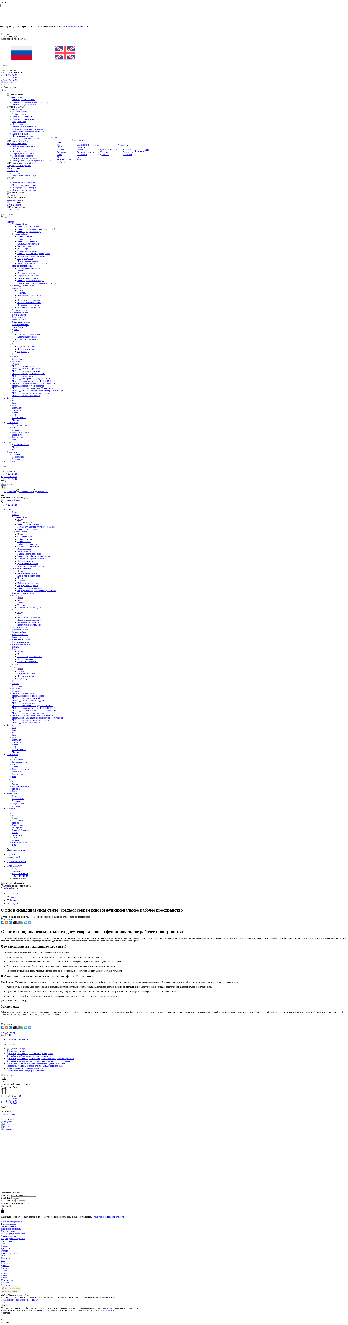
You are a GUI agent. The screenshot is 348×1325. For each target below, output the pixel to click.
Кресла (16, 332)
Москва (15, 823)
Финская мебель (19, 310)
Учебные (16, 454)
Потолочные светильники (29, 307)
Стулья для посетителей (28, 244)
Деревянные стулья (26, 349)
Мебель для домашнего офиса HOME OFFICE (33, 381)
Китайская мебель (20, 324)
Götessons (16, 410)
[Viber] (18, 922)
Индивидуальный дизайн (24, 285)
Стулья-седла (23, 351)
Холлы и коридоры (26, 273)
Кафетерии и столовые (28, 275)
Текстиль (21, 293)
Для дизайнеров (19, 425)
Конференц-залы (25, 258)
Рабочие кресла (24, 236)
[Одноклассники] (6, 922)
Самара (15, 840)
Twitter (13, 900)
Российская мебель (20, 320)
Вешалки (16, 361)
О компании (12, 422)
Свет (15, 297)
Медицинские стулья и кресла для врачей (36, 283)
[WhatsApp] (21, 922)
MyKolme (16, 420)
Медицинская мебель (22, 266)
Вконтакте (14, 897)
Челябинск (17, 835)
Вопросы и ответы (20, 432)
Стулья (15, 344)
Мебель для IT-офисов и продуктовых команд (33, 378)
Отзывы (15, 430)
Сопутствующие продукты (13, 1236)
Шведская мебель (20, 312)
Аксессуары (18, 288)
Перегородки (18, 359)
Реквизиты (17, 435)
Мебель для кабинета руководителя (33, 253)
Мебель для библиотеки (28, 227)
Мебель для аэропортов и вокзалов (28, 386)
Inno (14, 403)
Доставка (16, 449)
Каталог (10, 222)
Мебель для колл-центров (24, 376)
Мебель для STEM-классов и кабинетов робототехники (37, 391)
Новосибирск (18, 825)
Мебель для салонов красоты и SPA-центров (32, 388)
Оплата (4, 1251)
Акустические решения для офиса (33, 256)
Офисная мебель (20, 234)
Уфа (14, 845)
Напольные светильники (29, 300)
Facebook (14, 893)
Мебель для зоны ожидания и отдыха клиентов (34, 383)
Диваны (15, 329)
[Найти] (2, 68)
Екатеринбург (18, 828)
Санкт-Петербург (20, 820)
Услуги (10, 442)
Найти (4, 1305)
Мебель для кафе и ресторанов (26, 395)
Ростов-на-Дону (19, 842)
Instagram (14, 903)
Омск (14, 837)
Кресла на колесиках (27, 337)
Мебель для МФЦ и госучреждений (28, 373)
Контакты (11, 462)
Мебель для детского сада (29, 231)
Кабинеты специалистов (28, 268)
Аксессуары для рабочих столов (32, 263)
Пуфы (15, 354)
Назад (14, 512)
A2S (14, 415)
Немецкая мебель (20, 317)
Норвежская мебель (21, 322)
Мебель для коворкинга (23, 366)
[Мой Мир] (10, 922)
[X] (14, 922)
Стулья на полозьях (26, 346)
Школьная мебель (9, 1231)
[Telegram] (29, 922)
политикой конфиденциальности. (74, 26)
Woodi (15, 413)
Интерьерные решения (11, 1221)
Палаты (20, 271)
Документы (17, 437)
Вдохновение (13, 452)
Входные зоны (24, 246)
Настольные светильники (29, 302)
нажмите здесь (107, 1310)
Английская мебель (21, 327)
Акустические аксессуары (29, 295)
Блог (14, 439)
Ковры (20, 290)
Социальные (18, 457)
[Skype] (25, 922)
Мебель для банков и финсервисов (28, 368)
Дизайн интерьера (20, 444)
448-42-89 (9, 75)
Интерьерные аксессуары (29, 305)
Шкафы (15, 356)
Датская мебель (19, 315)
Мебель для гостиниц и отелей (26, 371)
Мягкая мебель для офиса (29, 251)
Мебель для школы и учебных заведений (36, 229)
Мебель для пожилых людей (30, 280)
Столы (15, 342)
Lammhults (17, 408)
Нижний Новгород (21, 830)
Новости (16, 427)
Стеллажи (16, 364)
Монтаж (16, 447)
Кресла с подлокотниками (29, 334)
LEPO (15, 405)
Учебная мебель (20, 224)
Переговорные (24, 249)
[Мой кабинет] (2, 495)
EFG (14, 400)
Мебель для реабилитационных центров (30, 393)
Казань (15, 832)
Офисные (16, 459)
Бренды (10, 398)
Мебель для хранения (27, 241)
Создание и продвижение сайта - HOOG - (20, 1300)
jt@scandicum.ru (11, 888)
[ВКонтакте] (2, 922)
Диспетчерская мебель (27, 261)
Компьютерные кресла (27, 339)
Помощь (5, 1246)
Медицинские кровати (27, 278)
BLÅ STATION (19, 417)
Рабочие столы (24, 239)
